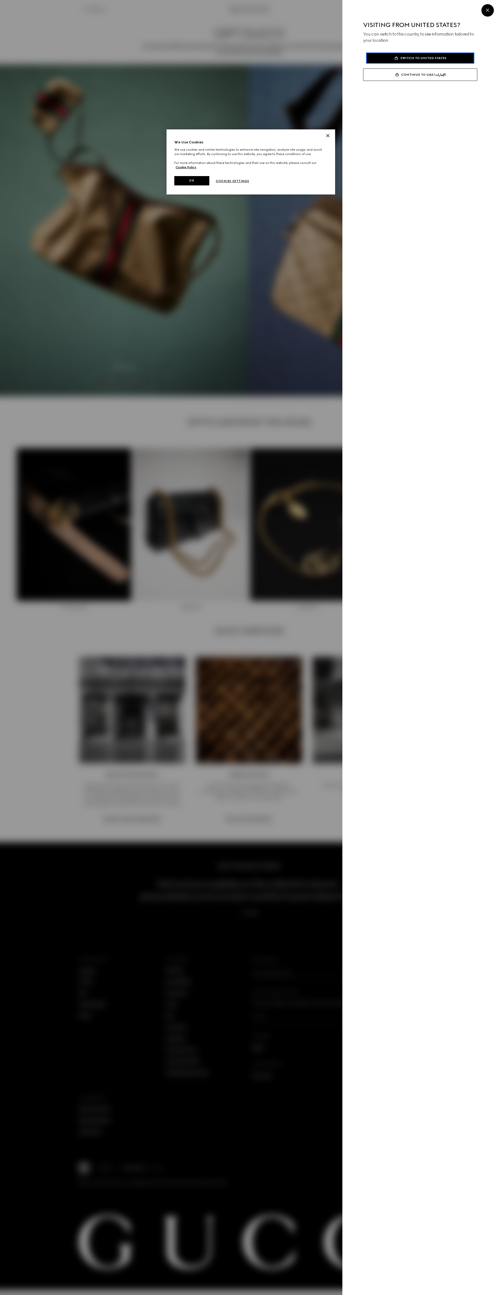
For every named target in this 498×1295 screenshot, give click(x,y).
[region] (251, 161)
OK (191, 180)
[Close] (487, 10)
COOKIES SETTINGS (232, 181)
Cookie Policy (186, 167)
